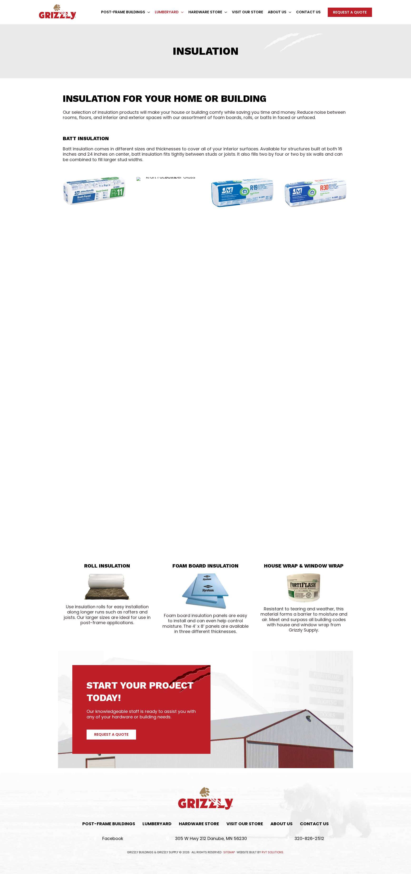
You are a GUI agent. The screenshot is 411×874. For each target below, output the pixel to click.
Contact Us (314, 824)
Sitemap (229, 852)
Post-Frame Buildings (108, 824)
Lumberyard (156, 824)
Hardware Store (199, 824)
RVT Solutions (272, 852)
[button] (147, 12)
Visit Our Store (244, 824)
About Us (281, 824)
